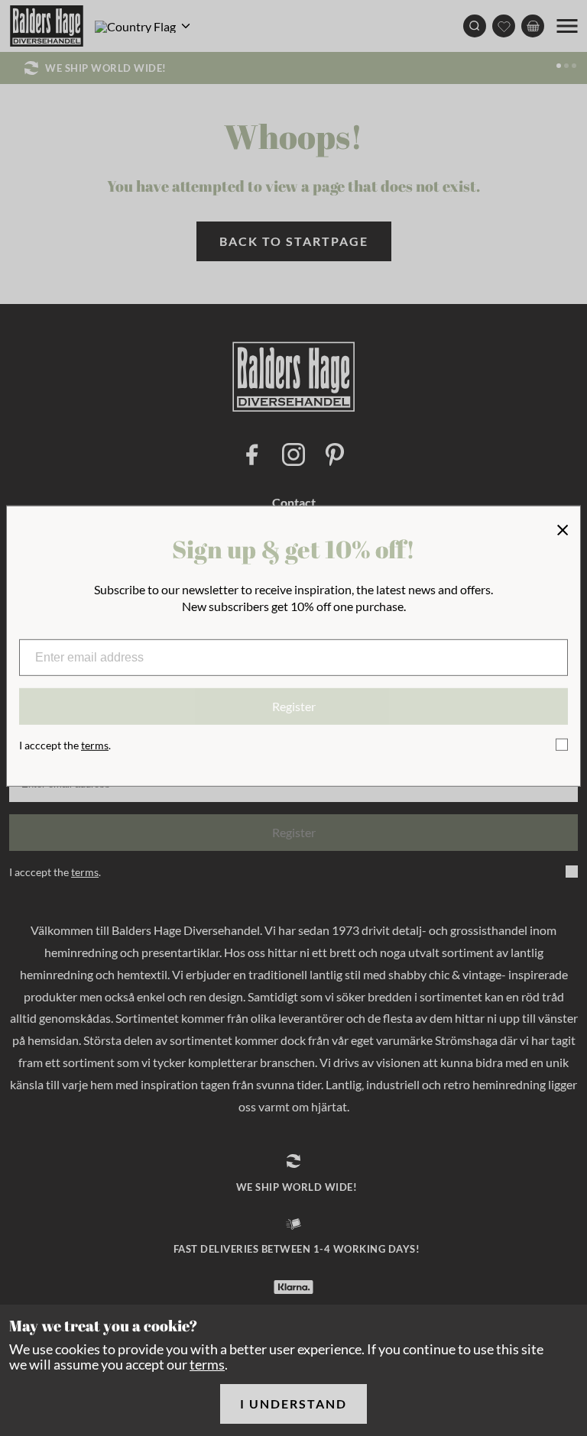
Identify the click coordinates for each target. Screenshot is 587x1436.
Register (294, 706)
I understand (293, 1403)
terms (207, 1364)
